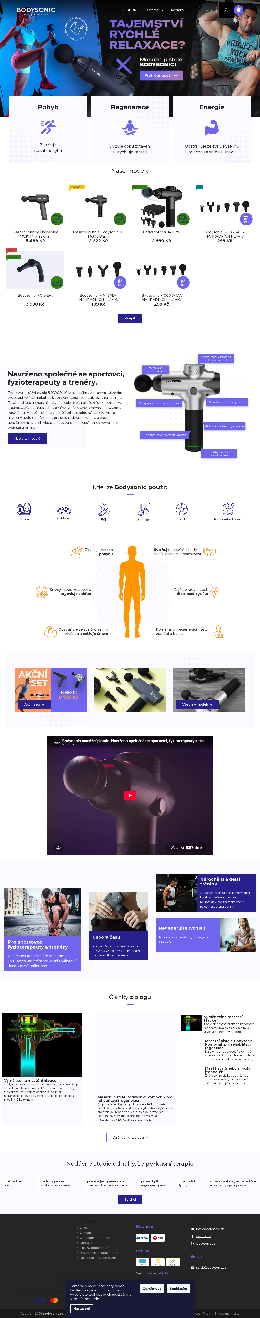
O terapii (86, 1233)
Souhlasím (178, 1288)
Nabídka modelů (27, 438)
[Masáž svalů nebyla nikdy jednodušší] (192, 1077)
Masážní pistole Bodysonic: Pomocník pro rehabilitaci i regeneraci (135, 1098)
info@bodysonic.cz (210, 1229)
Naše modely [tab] (130, 170)
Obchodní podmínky (95, 1238)
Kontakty (86, 1243)
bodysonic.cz (205, 1243)
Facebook (203, 1236)
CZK (209, 10)
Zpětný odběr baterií (95, 1248)
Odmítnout (152, 1288)
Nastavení (82, 1308)
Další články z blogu (128, 1137)
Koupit (130, 318)
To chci (130, 1199)
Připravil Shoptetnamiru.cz (221, 1313)
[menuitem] (130, 10)
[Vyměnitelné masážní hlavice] (42, 1045)
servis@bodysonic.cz (211, 1267)
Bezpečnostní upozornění (99, 1253)
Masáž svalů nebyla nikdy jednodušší (227, 1070)
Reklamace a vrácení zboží (99, 1258)
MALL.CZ (164, 1273)
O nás (84, 1228)
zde (96, 1299)
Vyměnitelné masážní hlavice (30, 1080)
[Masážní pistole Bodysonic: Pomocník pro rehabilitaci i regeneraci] (135, 1053)
